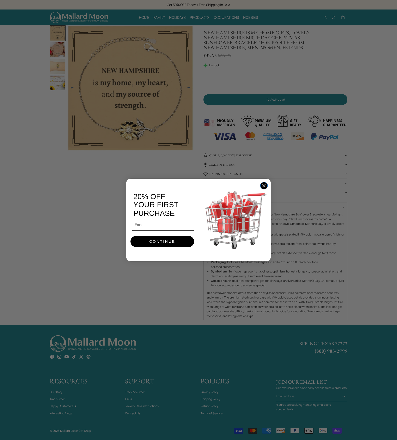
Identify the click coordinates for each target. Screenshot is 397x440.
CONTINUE (162, 241)
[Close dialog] (264, 185)
